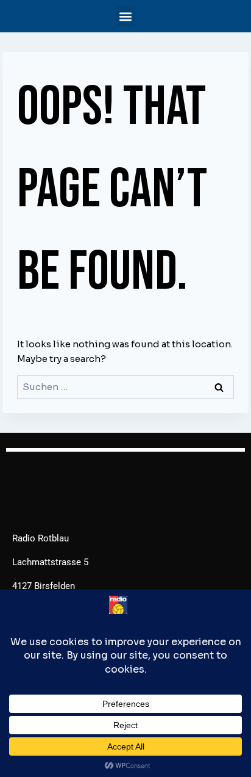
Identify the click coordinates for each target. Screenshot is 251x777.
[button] (126, 16)
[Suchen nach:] (125, 386)
